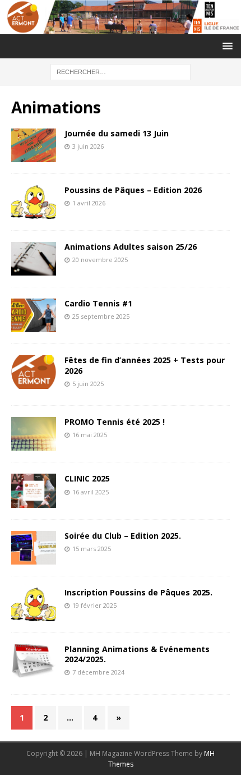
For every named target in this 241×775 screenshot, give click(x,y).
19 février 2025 (94, 605)
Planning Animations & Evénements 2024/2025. (137, 654)
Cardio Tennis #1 (98, 303)
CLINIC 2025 (87, 478)
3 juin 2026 (88, 146)
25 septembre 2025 (100, 316)
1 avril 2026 (88, 203)
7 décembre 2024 (98, 672)
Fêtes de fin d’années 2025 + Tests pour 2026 (144, 365)
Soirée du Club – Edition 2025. (122, 535)
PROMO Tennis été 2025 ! (114, 421)
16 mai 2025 (89, 434)
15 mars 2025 (91, 548)
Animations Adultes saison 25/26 (130, 246)
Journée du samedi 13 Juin (116, 133)
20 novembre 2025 (100, 259)
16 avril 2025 (90, 492)
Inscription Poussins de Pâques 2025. (138, 592)
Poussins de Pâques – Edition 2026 (133, 190)
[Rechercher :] (120, 71)
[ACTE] (120, 27)
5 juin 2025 (88, 383)
